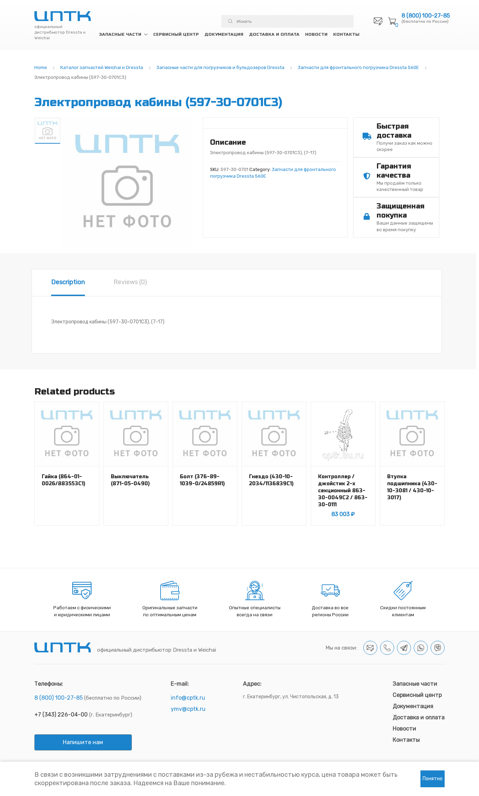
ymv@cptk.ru (188, 709)
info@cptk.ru (188, 697)
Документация (223, 34)
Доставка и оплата (274, 34)
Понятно (433, 779)
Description (68, 282)
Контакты (346, 34)
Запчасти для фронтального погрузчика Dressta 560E (358, 67)
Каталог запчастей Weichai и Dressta (101, 67)
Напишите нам (83, 742)
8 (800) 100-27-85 (426, 16)
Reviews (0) (130, 282)
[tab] (68, 282)
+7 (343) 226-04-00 (61, 714)
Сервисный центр (176, 34)
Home (40, 67)
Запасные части (120, 34)
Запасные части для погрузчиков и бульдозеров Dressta (220, 67)
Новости (316, 34)
